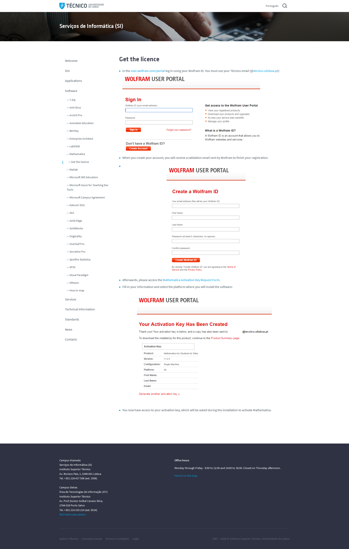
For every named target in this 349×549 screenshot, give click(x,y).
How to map (76, 290)
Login (135, 539)
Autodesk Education (81, 123)
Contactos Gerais (92, 539)
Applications (73, 81)
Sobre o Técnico (68, 539)
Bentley (74, 131)
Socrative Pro (77, 251)
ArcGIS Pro (75, 115)
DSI (67, 71)
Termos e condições (117, 539)
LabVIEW (74, 146)
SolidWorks (76, 228)
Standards (72, 319)
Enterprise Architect (81, 138)
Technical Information (80, 309)
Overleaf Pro (76, 244)
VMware (74, 283)
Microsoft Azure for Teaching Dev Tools (87, 187)
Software (71, 91)
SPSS (72, 267)
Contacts (71, 339)
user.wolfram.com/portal (148, 71)
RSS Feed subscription (72, 514)
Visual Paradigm (78, 275)
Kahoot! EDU (77, 205)
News (68, 329)
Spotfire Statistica (79, 259)
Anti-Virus (75, 107)
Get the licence (80, 162)
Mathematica (77, 154)
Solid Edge (75, 220)
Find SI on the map (185, 475)
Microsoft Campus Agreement (87, 197)
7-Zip (72, 100)
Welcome (71, 61)
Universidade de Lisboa (276, 539)
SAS (71, 213)
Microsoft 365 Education (83, 177)
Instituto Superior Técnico (245, 539)
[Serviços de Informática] (81, 6)
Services (70, 299)
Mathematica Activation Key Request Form (191, 280)
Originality (75, 236)
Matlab (73, 169)
